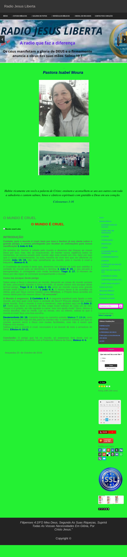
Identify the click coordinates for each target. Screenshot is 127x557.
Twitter (104, 450)
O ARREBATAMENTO (109, 257)
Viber (100, 458)
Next (124, 39)
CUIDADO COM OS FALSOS (109, 226)
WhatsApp (121, 454)
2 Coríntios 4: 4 (39, 298)
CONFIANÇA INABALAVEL (111, 280)
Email (104, 458)
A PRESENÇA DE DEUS (107, 332)
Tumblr (117, 450)
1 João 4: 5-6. (25, 246)
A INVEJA (105, 261)
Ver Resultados (111, 368)
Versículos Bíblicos (61, 16)
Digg (121, 450)
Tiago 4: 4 (26, 287)
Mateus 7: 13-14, (77, 317)
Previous (2, 39)
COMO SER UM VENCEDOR (107, 232)
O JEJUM (105, 237)
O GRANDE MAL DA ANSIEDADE (109, 252)
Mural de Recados (83, 16)
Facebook (100, 450)
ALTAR (101, 341)
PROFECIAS (106, 244)
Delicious (108, 454)
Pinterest (108, 450)
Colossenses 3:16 (63, 201)
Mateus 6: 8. (21, 262)
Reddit (100, 454)
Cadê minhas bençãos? (110, 283)
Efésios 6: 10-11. (19, 329)
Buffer (112, 454)
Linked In (112, 450)
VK (117, 454)
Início (5, 16)
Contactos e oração (104, 16)
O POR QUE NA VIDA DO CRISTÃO (111, 265)
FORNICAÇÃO (107, 240)
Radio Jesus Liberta (19, 6)
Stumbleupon (104, 454)
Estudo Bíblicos (20, 16)
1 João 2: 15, (43, 287)
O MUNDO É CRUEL (109, 276)
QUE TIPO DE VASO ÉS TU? (110, 271)
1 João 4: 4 (46, 289)
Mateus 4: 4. (80, 340)
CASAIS (104, 248)
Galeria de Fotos (39, 16)
